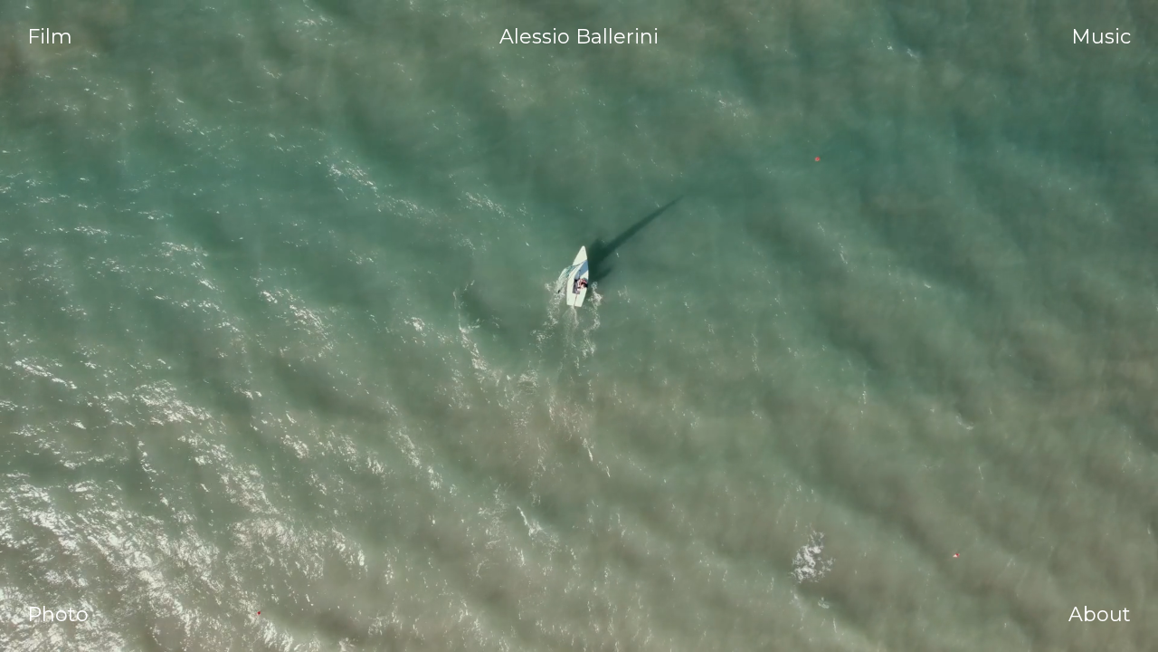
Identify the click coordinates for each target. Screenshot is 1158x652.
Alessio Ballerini (579, 37)
